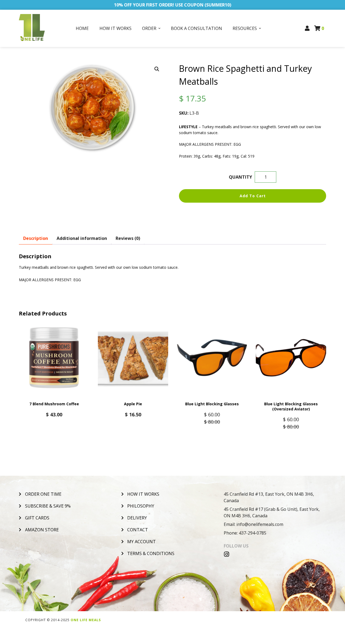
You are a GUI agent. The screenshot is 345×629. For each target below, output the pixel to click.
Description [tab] (35, 238)
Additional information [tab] (82, 238)
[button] (157, 69)
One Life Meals (86, 620)
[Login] (307, 28)
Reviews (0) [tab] (128, 238)
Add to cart (253, 195)
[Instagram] (227, 554)
